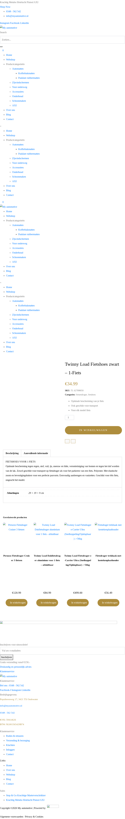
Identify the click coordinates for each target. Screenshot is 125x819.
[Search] (1, 46)
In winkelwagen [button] (18, 602)
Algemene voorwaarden (11, 816)
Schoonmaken (19, 101)
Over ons (10, 110)
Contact (10, 119)
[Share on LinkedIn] (73, 441)
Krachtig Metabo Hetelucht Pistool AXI (25, 800)
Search (3, 32)
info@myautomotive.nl (11, 705)
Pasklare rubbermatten (29, 78)
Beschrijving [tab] (12, 453)
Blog (8, 114)
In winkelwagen (93, 430)
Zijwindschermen (20, 82)
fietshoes (92, 395)
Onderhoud (17, 96)
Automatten (17, 68)
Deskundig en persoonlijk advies (15, 667)
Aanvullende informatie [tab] (36, 453)
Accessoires (18, 91)
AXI (14, 105)
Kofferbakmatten (26, 73)
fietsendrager (81, 395)
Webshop (10, 59)
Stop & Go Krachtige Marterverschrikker (26, 795)
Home (9, 55)
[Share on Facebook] (67, 441)
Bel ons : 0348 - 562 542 (12, 685)
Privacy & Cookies (34, 816)
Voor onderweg (19, 87)
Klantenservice (7, 671)
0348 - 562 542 (7, 713)
